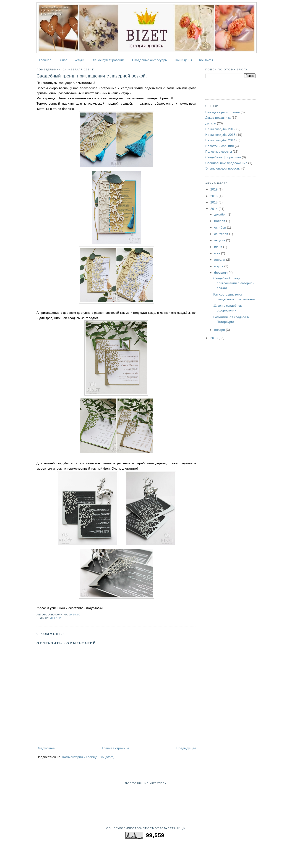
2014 (214, 209)
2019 (214, 189)
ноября (220, 221)
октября (220, 227)
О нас (63, 60)
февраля (221, 272)
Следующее (45, 748)
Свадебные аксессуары (149, 60)
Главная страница (115, 748)
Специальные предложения (226, 163)
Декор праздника (218, 117)
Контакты (206, 60)
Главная (45, 60)
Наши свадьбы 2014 (220, 140)
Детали (56, 618)
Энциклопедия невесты (222, 168)
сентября (221, 234)
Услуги (79, 60)
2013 (214, 338)
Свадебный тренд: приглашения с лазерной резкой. (91, 75)
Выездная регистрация (222, 112)
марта (219, 266)
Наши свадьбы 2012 (220, 129)
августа (220, 240)
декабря (220, 214)
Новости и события (219, 146)
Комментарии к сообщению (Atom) (88, 757)
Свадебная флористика (223, 157)
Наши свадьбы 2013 (220, 134)
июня (218, 247)
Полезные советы (218, 151)
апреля (220, 259)
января (220, 330)
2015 (214, 202)
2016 (214, 196)
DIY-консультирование (108, 60)
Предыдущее (186, 748)
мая (217, 253)
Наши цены (183, 60)
